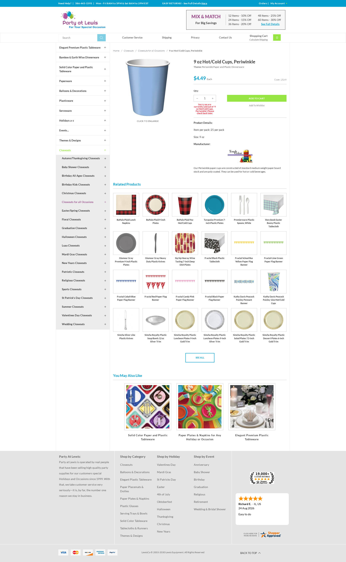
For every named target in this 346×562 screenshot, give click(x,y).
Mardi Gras (164, 472)
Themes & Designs (70, 140)
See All (200, 357)
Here (204, 3)
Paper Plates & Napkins (134, 498)
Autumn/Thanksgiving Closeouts (81, 158)
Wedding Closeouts (73, 324)
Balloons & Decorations (72, 90)
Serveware (65, 110)
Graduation (201, 487)
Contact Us (225, 37)
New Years (163, 531)
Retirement (201, 501)
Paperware (65, 81)
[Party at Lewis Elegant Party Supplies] (93, 19)
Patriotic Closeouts (73, 271)
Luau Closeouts (71, 245)
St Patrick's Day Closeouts (77, 297)
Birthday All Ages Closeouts (78, 175)
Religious (199, 494)
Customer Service (132, 37)
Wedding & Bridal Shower (210, 509)
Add (257, 98)
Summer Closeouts (73, 306)
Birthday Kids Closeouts (76, 184)
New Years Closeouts (74, 263)
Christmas (163, 524)
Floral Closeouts (71, 219)
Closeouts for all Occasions (78, 202)
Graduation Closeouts (74, 228)
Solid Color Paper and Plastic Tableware (76, 69)
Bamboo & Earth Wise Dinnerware (79, 57)
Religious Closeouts (73, 280)
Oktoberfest (164, 501)
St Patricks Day (166, 479)
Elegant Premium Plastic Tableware (80, 47)
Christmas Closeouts (74, 193)
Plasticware (66, 100)
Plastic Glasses (129, 506)
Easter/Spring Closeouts (76, 210)
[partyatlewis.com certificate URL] (262, 534)
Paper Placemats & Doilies (132, 489)
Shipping (167, 37)
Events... (64, 130)
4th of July (163, 494)
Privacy (195, 37)
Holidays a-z (66, 120)
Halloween (163, 509)
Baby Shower (202, 472)
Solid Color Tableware (133, 520)
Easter (161, 487)
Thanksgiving (165, 516)
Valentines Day (166, 464)
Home (116, 50)
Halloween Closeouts (74, 236)
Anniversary (201, 464)
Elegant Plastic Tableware (136, 479)
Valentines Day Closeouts (77, 315)
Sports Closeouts (71, 289)
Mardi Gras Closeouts (74, 254)
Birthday (199, 479)
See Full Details (270, 24)
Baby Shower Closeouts (75, 167)
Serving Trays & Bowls (133, 513)
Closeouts (65, 150)
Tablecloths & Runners (134, 528)
